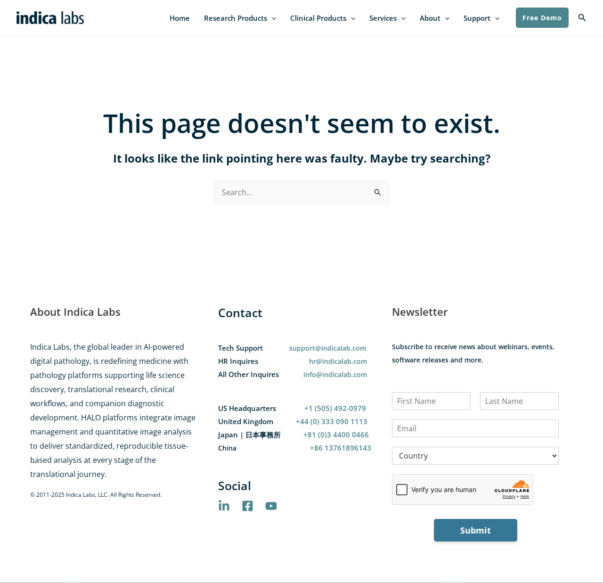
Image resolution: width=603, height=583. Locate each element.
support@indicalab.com (327, 348)
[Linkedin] (224, 506)
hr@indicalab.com (338, 361)
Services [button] (383, 18)
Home (180, 18)
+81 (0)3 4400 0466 (336, 434)
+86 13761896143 (340, 447)
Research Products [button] (235, 18)
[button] (271, 18)
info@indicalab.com (335, 374)
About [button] (430, 18)
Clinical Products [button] (318, 18)
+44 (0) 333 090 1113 (331, 421)
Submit (475, 530)
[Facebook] (247, 506)
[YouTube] (271, 506)
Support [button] (477, 18)
